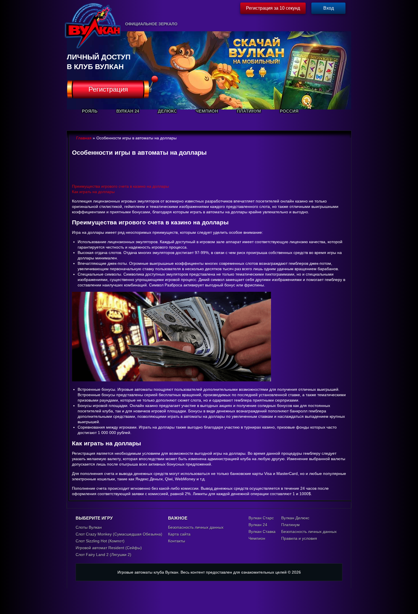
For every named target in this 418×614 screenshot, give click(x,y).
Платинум (290, 524)
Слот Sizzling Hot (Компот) (100, 541)
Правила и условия (299, 538)
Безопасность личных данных (196, 527)
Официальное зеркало (151, 24)
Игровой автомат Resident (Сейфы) (109, 547)
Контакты (176, 541)
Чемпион (257, 538)
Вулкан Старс (261, 518)
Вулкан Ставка (262, 531)
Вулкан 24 (258, 524)
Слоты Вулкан (89, 527)
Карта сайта (179, 534)
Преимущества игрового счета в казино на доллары (120, 186)
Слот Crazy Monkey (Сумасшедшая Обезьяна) (119, 534)
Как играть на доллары (93, 191)
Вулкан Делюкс (295, 518)
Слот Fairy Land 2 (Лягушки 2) (103, 554)
